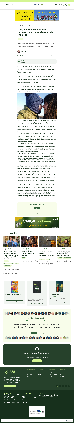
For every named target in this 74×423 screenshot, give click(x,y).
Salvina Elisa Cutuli (6, 273)
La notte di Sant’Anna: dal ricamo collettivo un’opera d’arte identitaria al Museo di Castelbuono (46, 253)
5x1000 (61, 374)
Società (23, 257)
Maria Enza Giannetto (43, 266)
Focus (39, 378)
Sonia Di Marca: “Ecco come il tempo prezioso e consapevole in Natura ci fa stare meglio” (65, 252)
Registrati (37, 208)
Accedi (65, 4)
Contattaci (29, 376)
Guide (39, 380)
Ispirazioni (40, 376)
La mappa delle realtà (53, 372)
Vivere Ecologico (7, 265)
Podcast (39, 374)
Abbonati (33, 332)
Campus (50, 376)
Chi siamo (29, 372)
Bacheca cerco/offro (53, 374)
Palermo (23, 62)
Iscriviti (37, 360)
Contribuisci (62, 372)
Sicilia (23, 60)
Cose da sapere (41, 372)
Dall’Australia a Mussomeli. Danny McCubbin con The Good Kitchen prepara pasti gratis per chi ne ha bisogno (11, 254)
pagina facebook (23, 186)
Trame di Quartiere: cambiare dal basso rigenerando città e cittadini (27, 252)
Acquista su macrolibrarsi (14, 301)
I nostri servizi (29, 374)
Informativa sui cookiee (25, 421)
